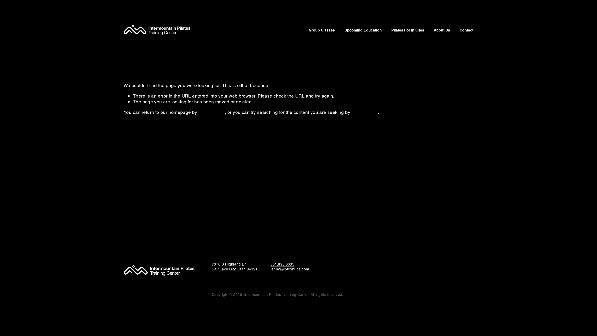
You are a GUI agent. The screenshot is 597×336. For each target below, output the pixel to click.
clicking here (211, 112)
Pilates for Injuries (407, 30)
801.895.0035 (283, 264)
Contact (466, 30)
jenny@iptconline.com (290, 268)
